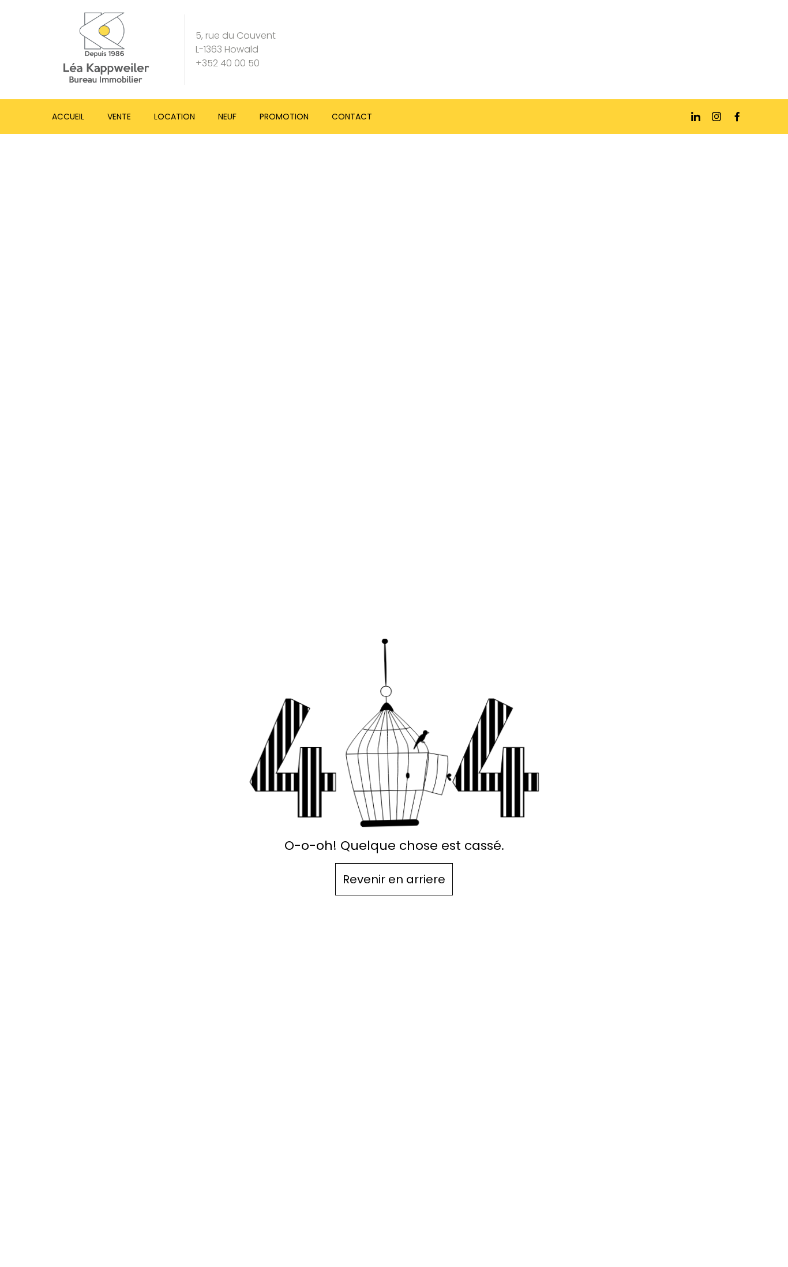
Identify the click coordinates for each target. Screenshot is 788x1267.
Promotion (284, 116)
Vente (119, 116)
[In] (716, 116)
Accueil (68, 116)
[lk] (695, 116)
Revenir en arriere (394, 879)
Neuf (227, 116)
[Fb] (737, 116)
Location (174, 116)
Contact (352, 116)
